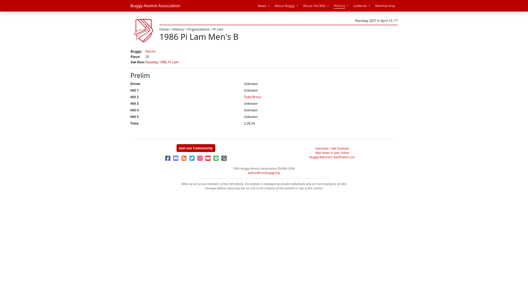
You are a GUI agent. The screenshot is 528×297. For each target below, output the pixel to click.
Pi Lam (218, 29)
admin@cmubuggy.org (264, 173)
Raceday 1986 (156, 62)
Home (164, 29)
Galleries (360, 6)
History (339, 6)
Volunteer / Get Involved (332, 148)
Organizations (198, 29)
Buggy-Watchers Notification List (332, 157)
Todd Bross (252, 97)
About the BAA (314, 6)
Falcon (150, 51)
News (262, 6)
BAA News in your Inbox (332, 153)
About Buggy (285, 6)
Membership (385, 6)
